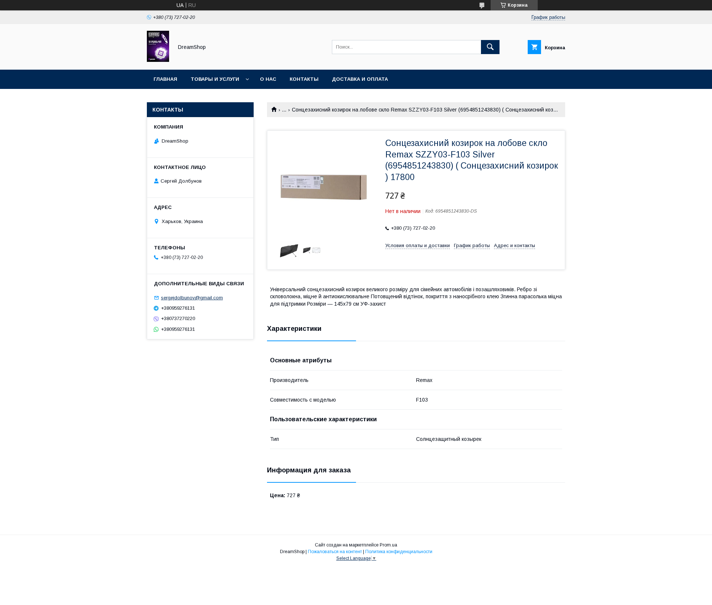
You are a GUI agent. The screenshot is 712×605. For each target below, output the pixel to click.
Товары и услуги (215, 79)
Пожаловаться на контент (335, 551)
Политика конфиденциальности (398, 551)
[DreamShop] (158, 60)
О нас (268, 79)
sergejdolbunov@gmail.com (192, 297)
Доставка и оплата (360, 79)
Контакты (304, 79)
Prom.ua (388, 545)
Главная (165, 79)
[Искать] (490, 47)
